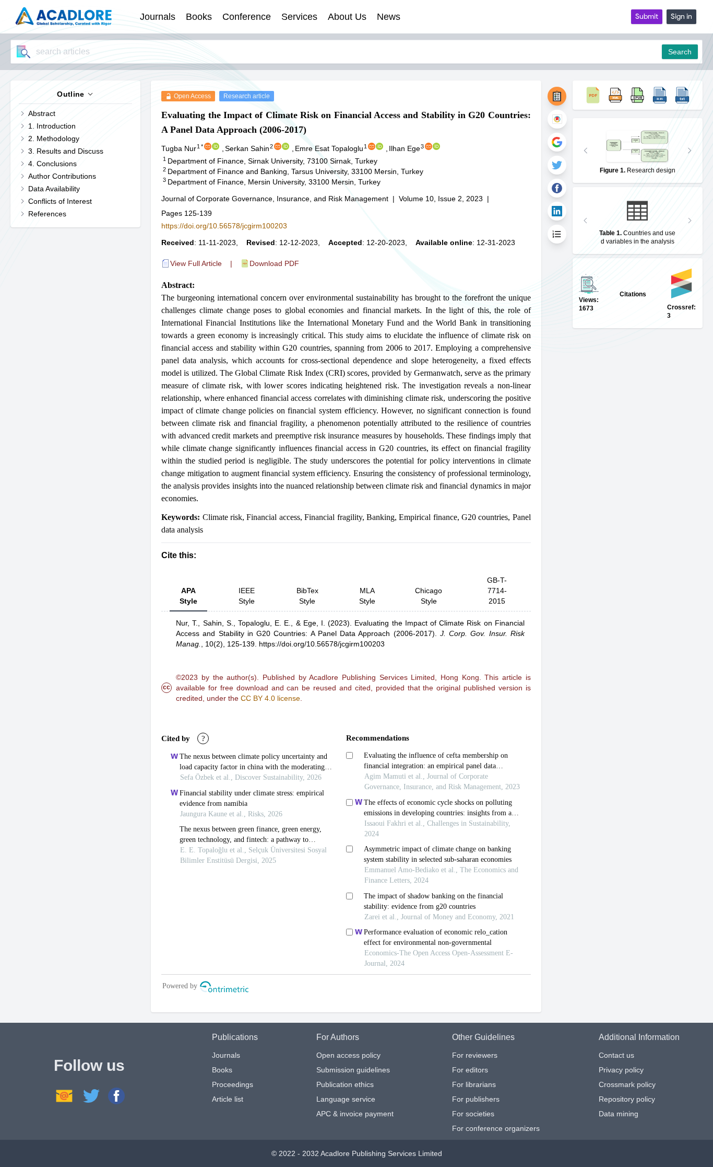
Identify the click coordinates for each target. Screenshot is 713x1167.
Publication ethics (345, 1084)
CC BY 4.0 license (270, 698)
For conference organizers (496, 1128)
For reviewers (474, 1055)
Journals (226, 1055)
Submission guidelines (353, 1070)
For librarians (474, 1084)
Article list (227, 1099)
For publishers (476, 1099)
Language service (345, 1099)
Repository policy (627, 1099)
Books (222, 1070)
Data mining (618, 1114)
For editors (470, 1070)
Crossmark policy (627, 1084)
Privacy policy (621, 1070)
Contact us (616, 1055)
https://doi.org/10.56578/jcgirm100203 (224, 226)
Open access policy (348, 1055)
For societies (473, 1114)
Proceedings (232, 1084)
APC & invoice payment (355, 1114)
